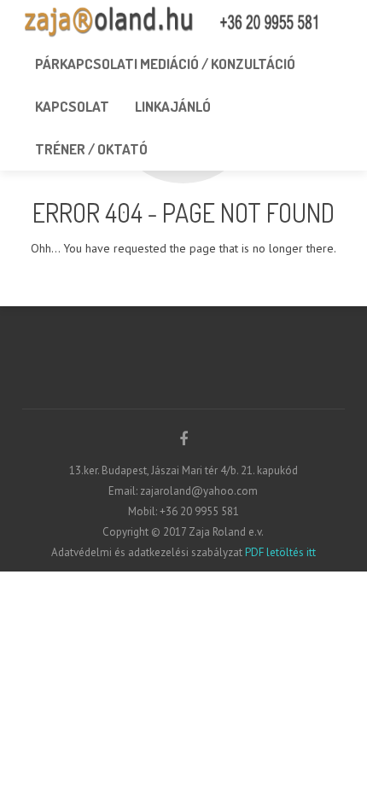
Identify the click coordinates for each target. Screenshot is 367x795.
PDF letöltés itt (279, 552)
